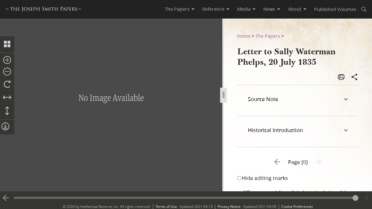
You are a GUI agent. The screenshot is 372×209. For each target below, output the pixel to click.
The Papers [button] (177, 9)
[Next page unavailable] (366, 198)
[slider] (186, 198)
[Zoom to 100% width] (7, 97)
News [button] (269, 9)
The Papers (267, 36)
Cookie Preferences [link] (297, 206)
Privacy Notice (229, 206)
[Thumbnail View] (7, 44)
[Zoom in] (7, 60)
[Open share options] (354, 77)
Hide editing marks (265, 178)
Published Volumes (335, 9)
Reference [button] (213, 9)
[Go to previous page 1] (6, 198)
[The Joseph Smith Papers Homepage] (43, 10)
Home (244, 36)
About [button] (294, 9)
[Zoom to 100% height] (7, 111)
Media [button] (244, 9)
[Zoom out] (7, 72)
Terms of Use (166, 206)
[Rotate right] (7, 84)
